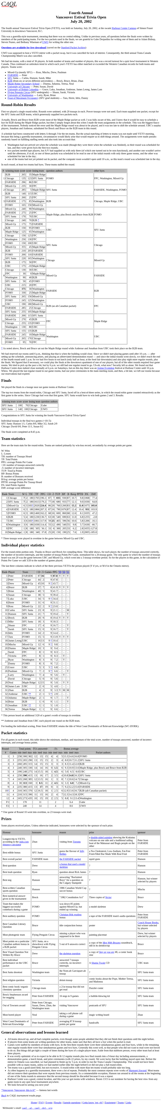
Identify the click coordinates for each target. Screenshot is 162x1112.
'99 (59, 572)
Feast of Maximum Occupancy (23, 98)
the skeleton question (69, 953)
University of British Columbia (23, 89)
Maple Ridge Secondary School (23, 83)
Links (128, 1102)
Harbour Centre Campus (124, 28)
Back (3, 1095)
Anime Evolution (105, 368)
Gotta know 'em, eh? (92, 1102)
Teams (120, 1102)
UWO (45, 42)
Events (49, 1102)
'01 (67, 572)
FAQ (41, 1102)
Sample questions (72, 1102)
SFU (10, 78)
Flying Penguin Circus (19, 92)
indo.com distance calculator (16, 843)
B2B (10, 81)
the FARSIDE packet (70, 859)
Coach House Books (148, 922)
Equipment (110, 1102)
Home (34, 1102)
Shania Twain (98, 963)
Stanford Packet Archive (73, 47)
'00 (63, 572)
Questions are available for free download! (24, 47)
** (29, 694)
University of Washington (20, 95)
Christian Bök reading (70, 914)
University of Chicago (19, 86)
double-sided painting (101, 837)
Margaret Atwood (137, 1070)
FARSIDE (13, 75)
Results (57, 1102)
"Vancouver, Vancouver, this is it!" (18, 1090)
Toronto (77, 841)
